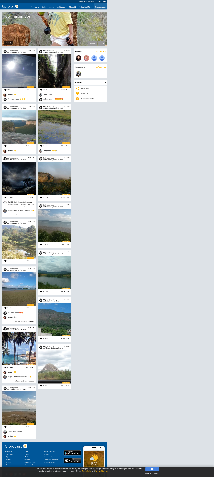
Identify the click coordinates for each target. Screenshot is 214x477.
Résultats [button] (78, 83)
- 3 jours (8, 457)
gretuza (10, 94)
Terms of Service (101, 471)
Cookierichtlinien (50, 462)
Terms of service (49, 451)
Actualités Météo (85, 7)
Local (102, 44)
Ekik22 (10, 202)
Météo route (61, 7)
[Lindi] (78, 74)
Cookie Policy (87, 471)
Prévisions (35, 7)
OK (152, 469)
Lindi (10, 431)
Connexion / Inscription (87, 1)
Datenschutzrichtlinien (51, 459)
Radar (44, 7)
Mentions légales (50, 457)
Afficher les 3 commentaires (25, 321)
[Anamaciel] (78, 58)
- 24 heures (9, 454)
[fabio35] (86, 58)
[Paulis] (94, 58)
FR (99, 1)
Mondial (92, 44)
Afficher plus (101, 51)
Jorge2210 (12, 210)
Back (9, 43)
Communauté (100, 7)
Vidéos (51, 7)
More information (151, 473)
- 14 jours (8, 462)
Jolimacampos (12, 50)
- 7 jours (8, 459)
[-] (102, 58)
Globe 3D (72, 7)
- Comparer (9, 465)
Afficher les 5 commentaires (24, 215)
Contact (46, 454)
